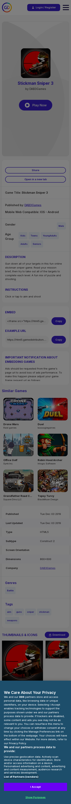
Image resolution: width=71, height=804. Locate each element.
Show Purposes (35, 797)
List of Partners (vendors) (21, 776)
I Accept (35, 786)
